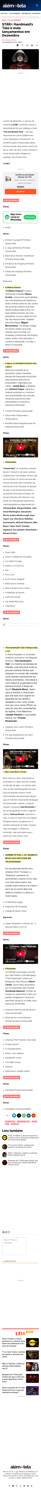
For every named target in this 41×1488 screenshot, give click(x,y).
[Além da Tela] (14, 5)
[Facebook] (9, 1486)
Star (7, 1124)
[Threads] (31, 1486)
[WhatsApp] (27, 45)
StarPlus (15, 1124)
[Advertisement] (20, 94)
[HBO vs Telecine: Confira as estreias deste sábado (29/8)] (4, 1154)
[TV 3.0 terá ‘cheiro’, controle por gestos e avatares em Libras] (4, 1146)
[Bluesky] (24, 1486)
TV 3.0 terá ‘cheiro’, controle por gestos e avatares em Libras (21, 1146)
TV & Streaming (14, 20)
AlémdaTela (10, 1121)
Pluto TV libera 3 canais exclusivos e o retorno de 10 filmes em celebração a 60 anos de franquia (23, 1138)
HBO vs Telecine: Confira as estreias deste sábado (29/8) (22, 1154)
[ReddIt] (37, 45)
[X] (22, 45)
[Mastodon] (28, 1486)
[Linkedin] (32, 45)
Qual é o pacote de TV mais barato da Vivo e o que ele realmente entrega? (13, 1390)
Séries (34, 1121)
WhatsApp (31, 217)
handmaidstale (23, 1121)
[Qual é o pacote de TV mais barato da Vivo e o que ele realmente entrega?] (32, 1390)
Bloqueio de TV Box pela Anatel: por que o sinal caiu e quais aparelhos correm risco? (23, 1163)
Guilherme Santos (10, 40)
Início (4, 20)
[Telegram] (17, 45)
